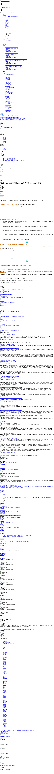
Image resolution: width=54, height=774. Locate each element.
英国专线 (4, 704)
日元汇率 (4, 720)
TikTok (9, 486)
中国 (17, 486)
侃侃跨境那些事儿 (3, 457)
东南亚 (47, 486)
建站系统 (4, 662)
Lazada (34, 486)
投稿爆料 (19, 629)
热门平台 (6, 19)
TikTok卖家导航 (5, 652)
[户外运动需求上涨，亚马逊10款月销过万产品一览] (27, 392)
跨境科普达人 (2, 461)
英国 (4, 487)
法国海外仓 (5, 709)
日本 (7, 487)
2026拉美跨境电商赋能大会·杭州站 (9, 158)
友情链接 (9, 629)
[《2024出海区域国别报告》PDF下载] (27, 432)
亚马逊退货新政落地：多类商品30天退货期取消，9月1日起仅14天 (12, 371)
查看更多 (6, 38)
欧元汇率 (4, 706)
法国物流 (4, 710)
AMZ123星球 (2, 475)
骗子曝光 (6, 40)
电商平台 (4, 677)
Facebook (41, 486)
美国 (7, 486)
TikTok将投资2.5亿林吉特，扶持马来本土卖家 (8, 334)
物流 (13, 486)
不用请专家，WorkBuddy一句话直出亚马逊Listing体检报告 (11, 387)
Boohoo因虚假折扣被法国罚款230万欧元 (7, 344)
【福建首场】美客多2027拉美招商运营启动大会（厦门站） (13, 160)
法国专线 (4, 711)
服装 (5, 487)
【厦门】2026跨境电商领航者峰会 (9, 159)
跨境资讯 (2, 486)
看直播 (4, 71)
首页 (3, 14)
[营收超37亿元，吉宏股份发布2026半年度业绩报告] (27, 374)
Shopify (16, 487)
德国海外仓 (5, 715)
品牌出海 (13, 487)
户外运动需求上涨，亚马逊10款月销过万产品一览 (9, 393)
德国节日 (4, 714)
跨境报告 (9, 16)
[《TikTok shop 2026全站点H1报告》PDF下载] (27, 422)
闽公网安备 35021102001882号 (9, 643)
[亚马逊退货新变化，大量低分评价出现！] (27, 359)
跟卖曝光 (9, 40)
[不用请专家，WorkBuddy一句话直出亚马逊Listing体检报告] (27, 385)
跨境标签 (5, 629)
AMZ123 (9, 487)
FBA (32, 486)
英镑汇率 (4, 699)
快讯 (49, 486)
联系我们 (25, 629)
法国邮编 (4, 705)
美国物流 (4, 695)
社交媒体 (21, 487)
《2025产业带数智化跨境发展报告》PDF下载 (8, 427)
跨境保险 (4, 671)
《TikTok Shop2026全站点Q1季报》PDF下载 (8, 438)
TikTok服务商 (5, 681)
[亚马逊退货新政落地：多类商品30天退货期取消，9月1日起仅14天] (27, 370)
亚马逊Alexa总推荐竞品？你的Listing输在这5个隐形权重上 (11, 398)
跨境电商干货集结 (3, 479)
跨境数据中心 (2, 471)
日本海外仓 (5, 723)
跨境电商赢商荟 (3, 468)
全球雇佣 (4, 659)
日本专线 (4, 725)
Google (18, 487)
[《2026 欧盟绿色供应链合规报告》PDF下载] (27, 441)
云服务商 (4, 664)
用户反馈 (15, 629)
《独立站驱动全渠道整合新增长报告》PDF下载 (9, 417)
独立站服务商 (5, 680)
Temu (28, 486)
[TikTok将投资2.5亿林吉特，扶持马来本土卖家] (27, 333)
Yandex (30, 486)
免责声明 (12, 629)
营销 (20, 486)
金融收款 (4, 685)
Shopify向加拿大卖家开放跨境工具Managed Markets (9, 339)
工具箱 (4, 73)
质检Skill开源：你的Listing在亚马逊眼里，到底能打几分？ (11, 410)
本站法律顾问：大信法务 (7, 645)
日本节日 (4, 721)
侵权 (11, 486)
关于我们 (2, 629)
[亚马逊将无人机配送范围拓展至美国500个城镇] (27, 404)
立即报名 (6, 51)
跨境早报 (13, 16)
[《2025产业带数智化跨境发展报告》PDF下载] (27, 426)
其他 (3, 666)
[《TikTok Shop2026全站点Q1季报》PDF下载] (27, 436)
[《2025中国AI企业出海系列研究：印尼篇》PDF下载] (27, 446)
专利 (15, 486)
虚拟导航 (4, 653)
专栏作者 (22, 629)
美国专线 (4, 696)
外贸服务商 (5, 678)
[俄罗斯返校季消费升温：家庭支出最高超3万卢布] (27, 346)
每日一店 (20, 16)
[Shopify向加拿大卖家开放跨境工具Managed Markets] (27, 338)
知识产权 (4, 683)
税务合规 (4, 668)
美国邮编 (4, 690)
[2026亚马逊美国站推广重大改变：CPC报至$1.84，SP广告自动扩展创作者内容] (27, 362)
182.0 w (4, 501)
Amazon (5, 486)
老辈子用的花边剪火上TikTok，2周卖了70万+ (8, 401)
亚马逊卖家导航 (5, 641)
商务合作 (29, 629)
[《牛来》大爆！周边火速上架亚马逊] (27, 378)
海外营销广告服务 (6, 726)
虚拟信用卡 (5, 657)
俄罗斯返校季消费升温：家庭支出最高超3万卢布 (9, 348)
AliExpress (23, 486)
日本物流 (4, 724)
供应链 (51, 486)
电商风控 (4, 661)
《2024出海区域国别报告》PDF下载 (7, 433)
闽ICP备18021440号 (6, 642)
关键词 (26, 486)
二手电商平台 (5, 673)
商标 (18, 486)
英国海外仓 (5, 701)
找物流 (4, 43)
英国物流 (4, 702)
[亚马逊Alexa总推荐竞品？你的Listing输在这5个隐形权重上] (27, 396)
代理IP (4, 658)
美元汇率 (4, 691)
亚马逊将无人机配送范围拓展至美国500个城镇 (9, 405)
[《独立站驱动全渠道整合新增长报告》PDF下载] (27, 416)
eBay (39, 486)
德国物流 (4, 716)
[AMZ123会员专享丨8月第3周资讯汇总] (27, 351)
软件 (3, 686)
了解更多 (10, 51)
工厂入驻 (32, 629)
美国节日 (4, 692)
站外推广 (4, 667)
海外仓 (4, 687)
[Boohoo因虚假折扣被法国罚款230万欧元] (27, 343)
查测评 (4, 39)
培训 (3, 682)
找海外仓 (4, 44)
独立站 (44, 486)
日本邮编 (4, 719)
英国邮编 (4, 697)
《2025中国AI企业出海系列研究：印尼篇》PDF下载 (10, 447)
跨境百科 (6, 16)
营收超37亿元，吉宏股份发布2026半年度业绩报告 (9, 376)
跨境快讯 (16, 16)
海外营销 (4, 663)
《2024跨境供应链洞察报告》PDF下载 (7, 452)
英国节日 (4, 700)
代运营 (4, 672)
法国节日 (4, 707)
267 (3, 499)
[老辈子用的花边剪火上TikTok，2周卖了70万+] (27, 400)
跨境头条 (4, 15)
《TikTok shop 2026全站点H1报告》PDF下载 (8, 423)
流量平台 (4, 676)
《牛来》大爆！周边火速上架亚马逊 (7, 379)
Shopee (37, 486)
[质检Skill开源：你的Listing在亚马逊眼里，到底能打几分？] (27, 408)
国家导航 (4, 654)
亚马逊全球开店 (3, 464)
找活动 (4, 45)
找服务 (4, 648)
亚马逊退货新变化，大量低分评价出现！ (8, 360)
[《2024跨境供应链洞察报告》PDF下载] (27, 451)
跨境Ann (2, 187)
